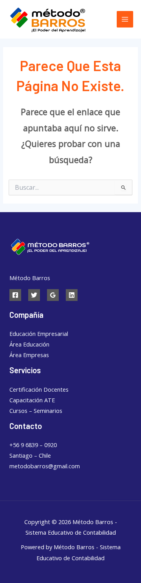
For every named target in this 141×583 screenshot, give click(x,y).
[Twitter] (34, 295)
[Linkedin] (72, 295)
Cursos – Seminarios (35, 410)
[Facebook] (15, 295)
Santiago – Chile (30, 455)
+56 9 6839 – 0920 (33, 445)
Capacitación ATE (32, 400)
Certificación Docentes (39, 389)
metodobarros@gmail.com (44, 466)
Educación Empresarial (38, 333)
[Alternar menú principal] (125, 19)
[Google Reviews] (53, 295)
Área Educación (29, 344)
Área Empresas (29, 355)
